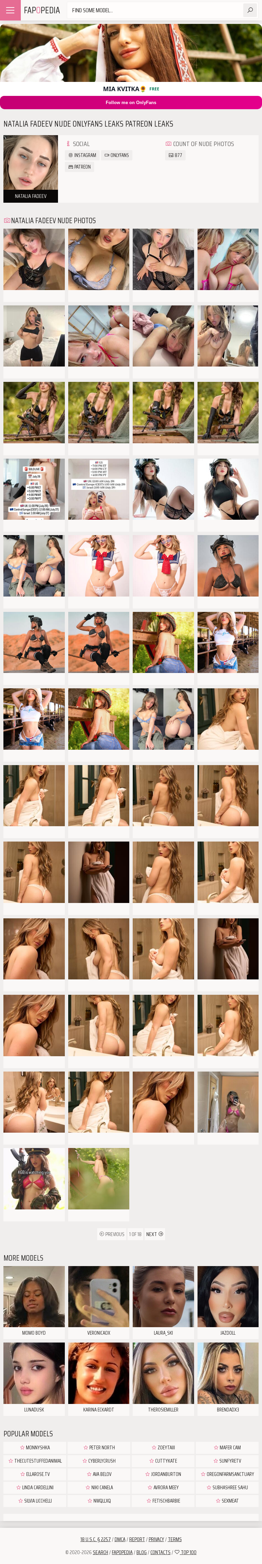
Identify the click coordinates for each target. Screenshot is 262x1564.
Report (137, 1539)
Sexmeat (230, 1501)
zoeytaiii (166, 1448)
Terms (175, 1539)
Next (152, 1234)
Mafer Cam (230, 1448)
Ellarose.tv (37, 1474)
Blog (141, 1552)
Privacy (156, 1539)
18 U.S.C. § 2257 (96, 1539)
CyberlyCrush (101, 1461)
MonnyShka (37, 1448)
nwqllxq (101, 1501)
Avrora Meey (165, 1487)
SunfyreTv (229, 1461)
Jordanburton (165, 1474)
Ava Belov (102, 1474)
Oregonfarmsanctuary (230, 1474)
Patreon (82, 167)
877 (178, 155)
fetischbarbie (165, 1501)
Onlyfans (119, 155)
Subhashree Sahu (230, 1487)
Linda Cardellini (37, 1487)
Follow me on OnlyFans (131, 102)
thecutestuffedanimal (37, 1461)
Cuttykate (165, 1461)
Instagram (84, 155)
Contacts (160, 1552)
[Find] (250, 10)
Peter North (101, 1448)
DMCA (120, 1539)
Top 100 (188, 1552)
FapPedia (42, 10)
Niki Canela (101, 1487)
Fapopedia (122, 1552)
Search (100, 1552)
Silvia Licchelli (37, 1501)
